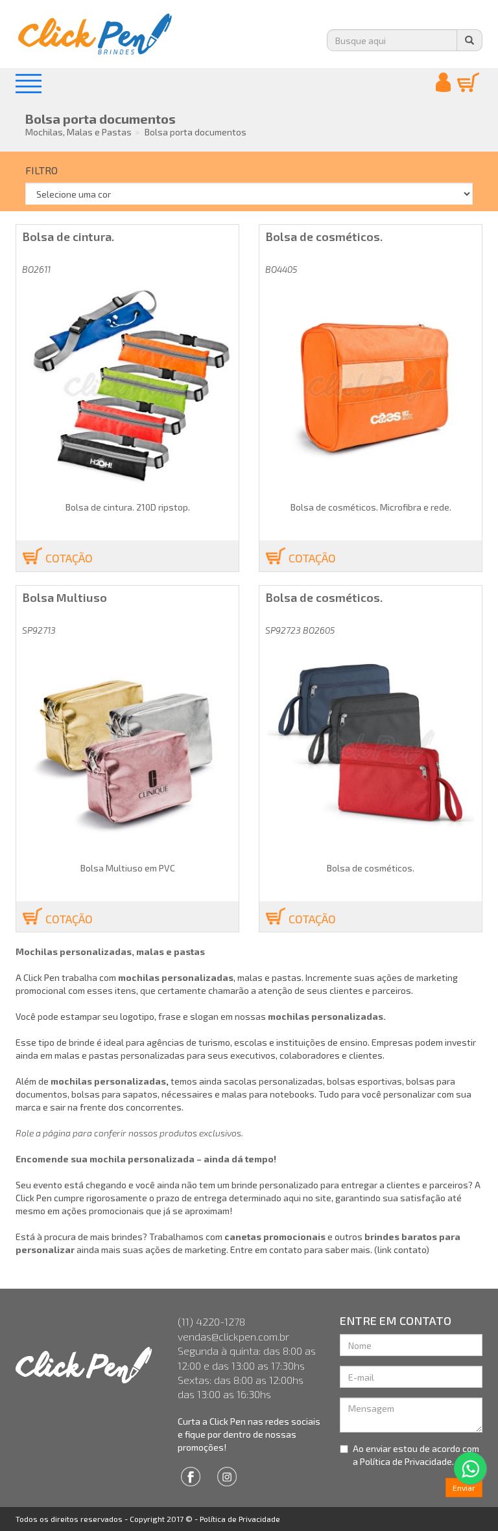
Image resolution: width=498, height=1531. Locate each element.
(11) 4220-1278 (211, 1321)
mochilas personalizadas (108, 1081)
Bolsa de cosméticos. (324, 236)
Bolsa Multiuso (64, 597)
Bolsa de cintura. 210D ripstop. (127, 506)
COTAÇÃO (69, 558)
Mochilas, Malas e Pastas (78, 131)
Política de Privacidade (240, 1518)
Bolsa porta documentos (100, 118)
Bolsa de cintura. (68, 236)
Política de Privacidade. (407, 1461)
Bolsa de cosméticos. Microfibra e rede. (370, 506)
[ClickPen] (87, 1365)
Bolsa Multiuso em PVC (127, 867)
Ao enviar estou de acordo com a (416, 1455)
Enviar (464, 1487)
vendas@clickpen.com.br (233, 1336)
